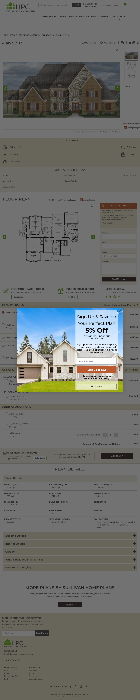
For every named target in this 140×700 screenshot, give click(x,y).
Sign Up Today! (97, 370)
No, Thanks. (96, 386)
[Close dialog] (119, 311)
